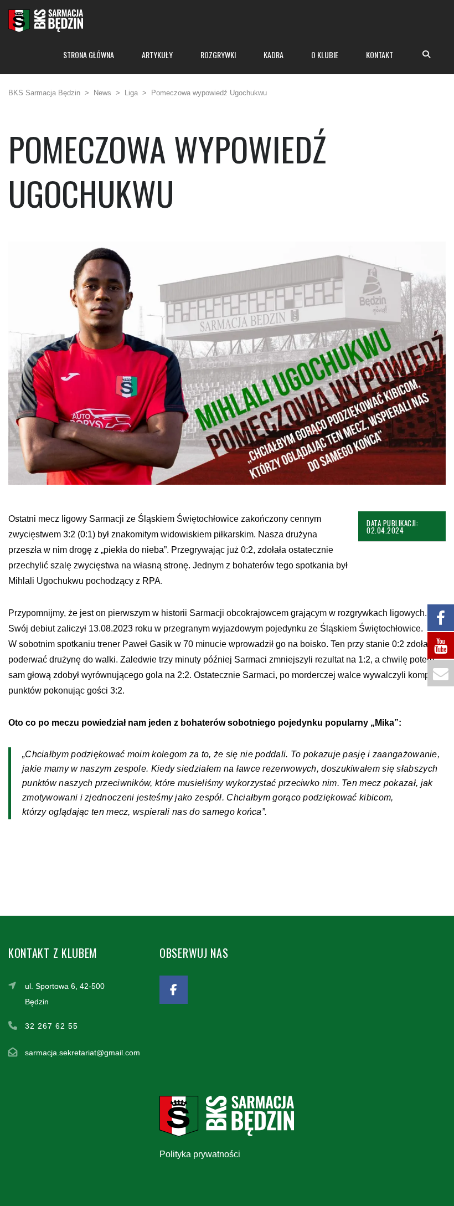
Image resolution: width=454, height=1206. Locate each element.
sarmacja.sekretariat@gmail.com (82, 1052)
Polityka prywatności (199, 1154)
